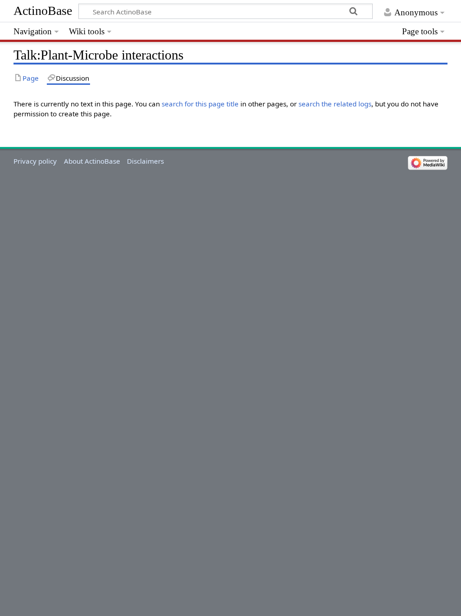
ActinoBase (43, 11)
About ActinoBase (92, 160)
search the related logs (334, 103)
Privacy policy (35, 160)
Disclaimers (145, 160)
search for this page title (200, 103)
